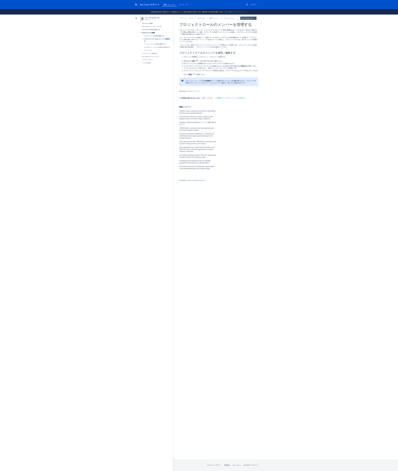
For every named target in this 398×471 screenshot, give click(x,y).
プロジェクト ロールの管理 (205, 47)
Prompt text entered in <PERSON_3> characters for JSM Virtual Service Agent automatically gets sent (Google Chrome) (196, 136)
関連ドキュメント (169, 4)
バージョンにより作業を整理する (155, 44)
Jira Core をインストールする (151, 26)
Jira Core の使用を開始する (151, 29)
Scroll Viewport (200, 180)
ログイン (254, 4)
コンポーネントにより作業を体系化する (157, 47)
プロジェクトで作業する (150, 53)
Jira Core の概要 (147, 23)
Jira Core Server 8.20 (152, 17)
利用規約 (227, 465)
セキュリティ (236, 465)
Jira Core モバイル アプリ (150, 56)
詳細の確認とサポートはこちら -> (236, 12)
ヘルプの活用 (146, 63)
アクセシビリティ (147, 60)
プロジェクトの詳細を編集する (154, 36)
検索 (247, 4)
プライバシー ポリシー (214, 465)
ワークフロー (148, 50)
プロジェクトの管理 (148, 33)
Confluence (189, 180)
